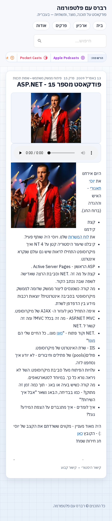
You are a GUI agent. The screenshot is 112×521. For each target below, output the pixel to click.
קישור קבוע (69, 467)
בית (99, 25)
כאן (80, 433)
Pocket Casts (31, 58)
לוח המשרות (78, 236)
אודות (41, 25)
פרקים (61, 25)
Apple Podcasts (66, 58)
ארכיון (81, 25)
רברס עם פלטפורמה (82, 7)
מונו (60, 333)
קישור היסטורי (91, 467)
